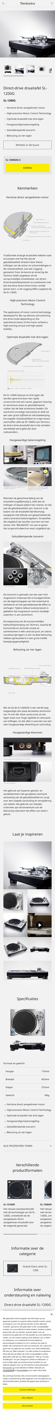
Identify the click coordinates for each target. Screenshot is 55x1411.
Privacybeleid (22, 1370)
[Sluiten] (52, 1314)
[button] (7, 69)
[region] (27, 1360)
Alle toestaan (27, 1405)
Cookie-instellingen (27, 1389)
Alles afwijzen (27, 1397)
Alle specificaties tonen (17, 1145)
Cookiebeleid (8, 1370)
